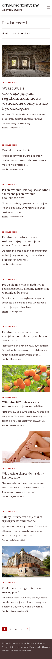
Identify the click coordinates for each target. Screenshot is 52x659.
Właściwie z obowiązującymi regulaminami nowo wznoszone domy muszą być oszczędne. (25, 98)
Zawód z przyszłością (16, 150)
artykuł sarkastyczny (20, 5)
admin (5, 128)
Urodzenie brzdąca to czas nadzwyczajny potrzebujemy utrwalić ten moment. (21, 241)
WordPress (26, 651)
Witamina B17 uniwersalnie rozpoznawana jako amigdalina (22, 404)
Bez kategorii (9, 82)
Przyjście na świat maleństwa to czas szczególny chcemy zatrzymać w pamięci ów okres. (25, 289)
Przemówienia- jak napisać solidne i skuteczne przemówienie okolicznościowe (26, 194)
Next (28, 629)
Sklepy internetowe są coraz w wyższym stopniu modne (22, 519)
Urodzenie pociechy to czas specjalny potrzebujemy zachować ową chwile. (25, 336)
